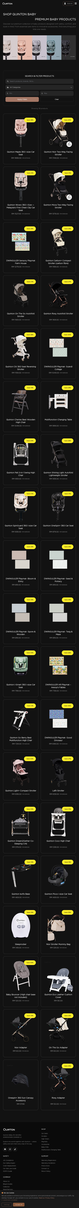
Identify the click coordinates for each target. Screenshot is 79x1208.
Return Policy (45, 1171)
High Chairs (45, 1139)
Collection (6, 1187)
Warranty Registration (48, 1160)
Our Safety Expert (9, 1163)
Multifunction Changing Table (51, 1150)
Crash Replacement (9, 1166)
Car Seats (44, 1133)
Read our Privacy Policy (46, 1198)
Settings (6, 1204)
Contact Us (45, 1168)
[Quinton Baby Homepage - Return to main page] (7, 3)
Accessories (45, 1144)
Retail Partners (8, 1189)
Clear (57, 99)
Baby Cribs (45, 1147)
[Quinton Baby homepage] (9, 1129)
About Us (6, 1181)
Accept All (18, 1204)
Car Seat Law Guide (9, 1168)
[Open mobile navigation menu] (76, 3)
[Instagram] (10, 1149)
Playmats (44, 1141)
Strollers (44, 1136)
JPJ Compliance (8, 1160)
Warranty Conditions (48, 1163)
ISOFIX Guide (7, 1171)
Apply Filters (22, 99)
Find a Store (45, 1166)
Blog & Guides (7, 1184)
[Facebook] (5, 1149)
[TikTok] (15, 1149)
